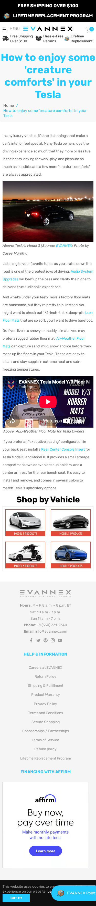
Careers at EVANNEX (45, 667)
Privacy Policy (45, 704)
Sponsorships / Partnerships (45, 731)
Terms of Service (45, 740)
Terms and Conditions (45, 713)
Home (8, 105)
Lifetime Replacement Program (45, 758)
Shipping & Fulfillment (45, 685)
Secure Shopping (45, 722)
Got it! (16, 898)
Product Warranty (45, 694)
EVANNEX (64, 245)
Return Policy (45, 676)
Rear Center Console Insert (63, 449)
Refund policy (45, 749)
